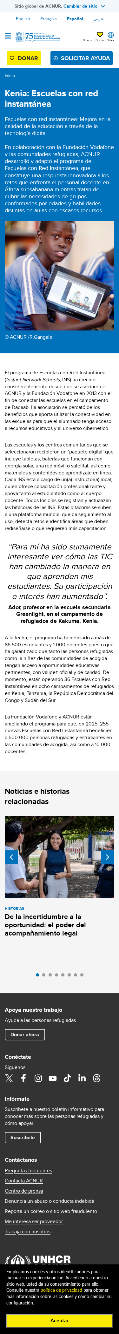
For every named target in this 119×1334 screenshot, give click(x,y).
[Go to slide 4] (58, 976)
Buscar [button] (87, 40)
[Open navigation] (8, 36)
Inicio (10, 75)
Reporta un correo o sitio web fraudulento (51, 1211)
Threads (96, 1078)
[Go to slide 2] (45, 976)
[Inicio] (37, 37)
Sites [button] (110, 40)
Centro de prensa (24, 1191)
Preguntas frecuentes (28, 1170)
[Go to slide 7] (77, 976)
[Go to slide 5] (64, 976)
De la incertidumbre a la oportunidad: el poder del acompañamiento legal (45, 924)
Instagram (38, 1078)
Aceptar (59, 1320)
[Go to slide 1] (39, 976)
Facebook (23, 1078)
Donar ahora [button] (24, 1034)
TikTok (67, 1078)
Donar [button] (100, 40)
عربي (98, 19)
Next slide (107, 857)
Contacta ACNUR (24, 1180)
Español (75, 19)
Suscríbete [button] (22, 1137)
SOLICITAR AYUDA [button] (85, 58)
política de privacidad (61, 1290)
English (23, 19)
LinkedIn (82, 1078)
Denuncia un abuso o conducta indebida (49, 1201)
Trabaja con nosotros (27, 1231)
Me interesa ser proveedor (34, 1221)
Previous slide (11, 857)
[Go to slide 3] (52, 976)
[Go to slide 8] (83, 976)
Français (48, 19)
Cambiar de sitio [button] (80, 6)
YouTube (53, 1078)
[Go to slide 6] (71, 976)
